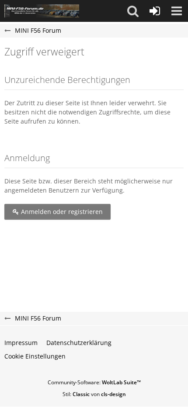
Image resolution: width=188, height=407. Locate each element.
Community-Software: (94, 382)
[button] (133, 11)
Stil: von (94, 394)
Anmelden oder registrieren (61, 211)
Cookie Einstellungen (35, 356)
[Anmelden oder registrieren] (155, 11)
